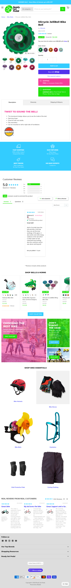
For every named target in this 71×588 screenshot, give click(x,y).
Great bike (5, 506)
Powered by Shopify (35, 585)
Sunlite (24, 301)
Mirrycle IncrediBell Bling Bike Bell (50, 298)
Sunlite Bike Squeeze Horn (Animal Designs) (29, 298)
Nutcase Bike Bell (7, 298)
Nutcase (4, 299)
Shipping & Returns (56, 102)
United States (35, 563)
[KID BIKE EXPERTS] (52, 163)
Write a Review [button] (62, 198)
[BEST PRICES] (18, 163)
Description (12, 102)
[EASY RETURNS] (52, 149)
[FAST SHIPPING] (18, 149)
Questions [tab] (18, 201)
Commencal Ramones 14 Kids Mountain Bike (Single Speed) (4, 519)
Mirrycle (42, 28)
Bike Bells (10, 17)
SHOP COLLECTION (35, 314)
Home (3, 17)
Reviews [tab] (6, 201)
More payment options (53, 76)
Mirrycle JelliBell (31, 250)
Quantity (40, 55)
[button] (5, 60)
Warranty (33, 102)
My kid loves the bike (32, 506)
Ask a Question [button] (46, 198)
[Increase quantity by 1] (55, 59)
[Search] (62, 9)
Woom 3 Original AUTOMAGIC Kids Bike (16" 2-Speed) (27, 519)
